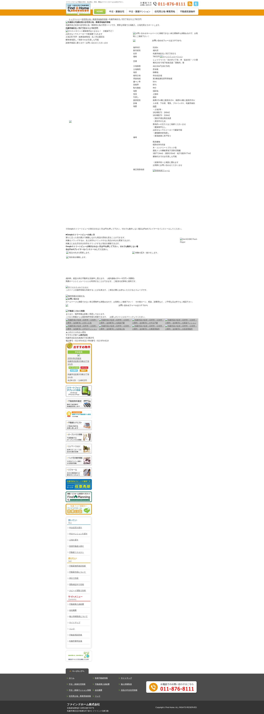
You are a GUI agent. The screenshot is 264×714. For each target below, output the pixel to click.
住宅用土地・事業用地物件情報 (94, 19)
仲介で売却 (73, 578)
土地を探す (73, 540)
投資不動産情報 (101, 678)
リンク (72, 629)
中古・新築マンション (139, 11)
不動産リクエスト (76, 552)
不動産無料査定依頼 (77, 566)
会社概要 (73, 610)
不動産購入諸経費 (76, 604)
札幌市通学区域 (75, 641)
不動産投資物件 (187, 11)
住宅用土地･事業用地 (165, 11)
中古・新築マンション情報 (80, 690)
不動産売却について (77, 572)
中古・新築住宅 (116, 11)
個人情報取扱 (126, 684)
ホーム (71, 678)
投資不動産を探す (76, 546)
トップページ (74, 19)
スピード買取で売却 (77, 590)
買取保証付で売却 (76, 584)
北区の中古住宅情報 (129, 690)
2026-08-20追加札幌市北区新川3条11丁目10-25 (78, 361)
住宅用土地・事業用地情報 (80, 696)
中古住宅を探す (75, 528)
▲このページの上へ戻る (76, 332)
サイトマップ (74, 622)
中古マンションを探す (78, 534)
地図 (154, 106)
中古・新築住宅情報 (77, 684)
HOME (100, 11)
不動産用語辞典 (75, 635)
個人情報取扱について (78, 616)
